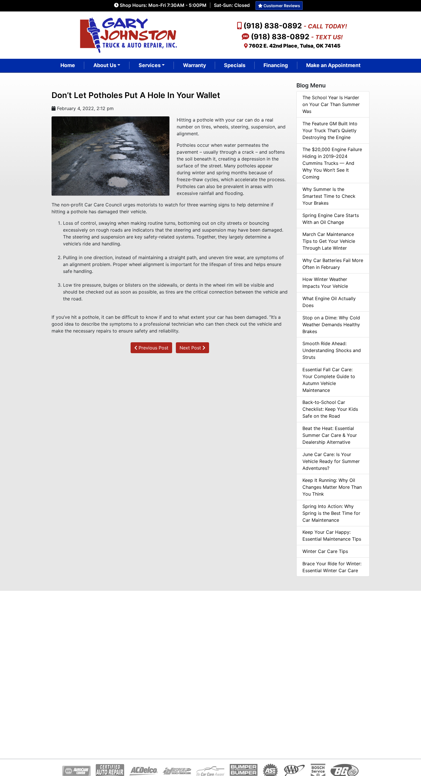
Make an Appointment (333, 65)
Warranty (194, 65)
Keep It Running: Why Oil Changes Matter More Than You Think (332, 487)
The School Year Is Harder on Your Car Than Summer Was (331, 104)
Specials (234, 65)
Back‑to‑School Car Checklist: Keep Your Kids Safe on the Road (330, 409)
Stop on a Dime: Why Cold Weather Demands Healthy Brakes (331, 324)
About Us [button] (104, 65)
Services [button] (150, 65)
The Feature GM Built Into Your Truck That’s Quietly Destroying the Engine (329, 130)
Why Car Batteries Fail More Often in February (332, 263)
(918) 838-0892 (295, 25)
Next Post (191, 348)
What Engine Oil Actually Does (329, 302)
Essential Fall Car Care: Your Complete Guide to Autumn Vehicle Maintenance (328, 380)
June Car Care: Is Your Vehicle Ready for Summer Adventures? (331, 461)
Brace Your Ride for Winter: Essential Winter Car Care (331, 567)
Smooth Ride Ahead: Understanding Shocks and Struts (331, 350)
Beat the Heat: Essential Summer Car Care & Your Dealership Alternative (329, 435)
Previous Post (152, 348)
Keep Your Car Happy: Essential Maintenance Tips (331, 535)
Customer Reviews (281, 5)
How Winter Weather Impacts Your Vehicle (325, 282)
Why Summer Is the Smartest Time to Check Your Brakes (328, 196)
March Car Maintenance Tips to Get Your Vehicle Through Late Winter (328, 241)
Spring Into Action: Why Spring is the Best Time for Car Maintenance (331, 513)
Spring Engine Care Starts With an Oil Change (330, 218)
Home (67, 65)
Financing (275, 65)
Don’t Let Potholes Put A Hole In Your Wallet (136, 95)
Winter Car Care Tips (325, 551)
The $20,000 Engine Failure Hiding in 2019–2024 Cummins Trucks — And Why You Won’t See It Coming (332, 163)
